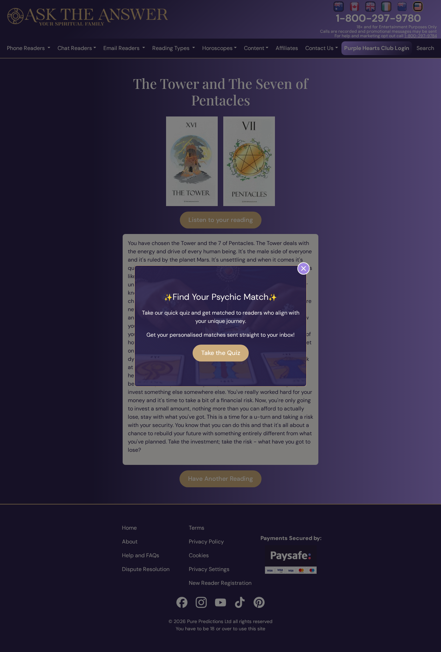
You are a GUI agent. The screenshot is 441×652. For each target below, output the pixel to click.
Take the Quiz (220, 353)
